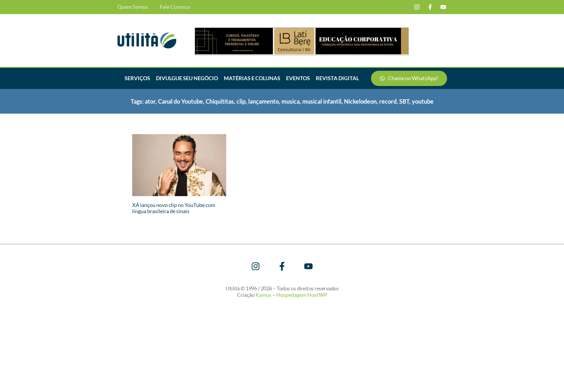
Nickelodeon (360, 101)
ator (150, 101)
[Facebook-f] (430, 7)
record (388, 101)
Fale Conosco (175, 7)
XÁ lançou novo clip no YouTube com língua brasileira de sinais (173, 208)
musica (290, 101)
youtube (423, 101)
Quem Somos (133, 7)
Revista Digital (337, 78)
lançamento (263, 101)
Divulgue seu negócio (187, 78)
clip (241, 101)
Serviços (137, 78)
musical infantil (321, 101)
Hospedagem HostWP (301, 295)
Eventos (298, 78)
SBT (404, 101)
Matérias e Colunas (252, 78)
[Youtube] (443, 7)
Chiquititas (220, 101)
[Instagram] (417, 7)
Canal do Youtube (180, 101)
